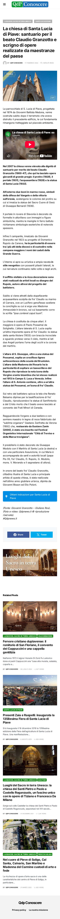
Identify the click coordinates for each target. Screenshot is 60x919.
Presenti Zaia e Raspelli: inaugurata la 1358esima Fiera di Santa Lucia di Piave (28, 718)
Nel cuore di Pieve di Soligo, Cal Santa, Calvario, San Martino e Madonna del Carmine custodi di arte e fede (29, 865)
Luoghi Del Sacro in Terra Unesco (17, 21)
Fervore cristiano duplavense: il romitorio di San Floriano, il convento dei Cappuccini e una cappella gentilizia (28, 647)
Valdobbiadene (45, 636)
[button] (4, 4)
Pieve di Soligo (45, 854)
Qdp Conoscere (30, 903)
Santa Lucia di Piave (43, 21)
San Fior (42, 780)
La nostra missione (38, 910)
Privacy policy (19, 910)
